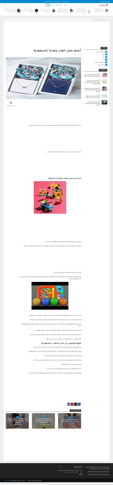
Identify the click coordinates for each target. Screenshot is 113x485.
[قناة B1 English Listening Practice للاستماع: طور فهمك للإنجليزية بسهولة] (71, 10)
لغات (53, 5)
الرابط (48, 368)
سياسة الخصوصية (56, 1)
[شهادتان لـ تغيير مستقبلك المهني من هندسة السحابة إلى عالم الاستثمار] (19, 10)
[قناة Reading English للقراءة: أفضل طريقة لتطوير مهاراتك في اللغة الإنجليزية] (89, 11)
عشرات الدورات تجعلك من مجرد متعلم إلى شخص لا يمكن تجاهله (45, 10)
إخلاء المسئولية (47, 1)
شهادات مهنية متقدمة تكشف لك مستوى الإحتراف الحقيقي (27, 10)
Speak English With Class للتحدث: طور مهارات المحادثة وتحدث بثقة (98, 10)
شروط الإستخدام (65, 1)
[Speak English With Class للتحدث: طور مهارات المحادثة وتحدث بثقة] (106, 10)
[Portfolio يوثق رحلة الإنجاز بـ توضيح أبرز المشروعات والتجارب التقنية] (104, 102)
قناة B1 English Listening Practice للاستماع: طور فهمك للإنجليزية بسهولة (63, 10)
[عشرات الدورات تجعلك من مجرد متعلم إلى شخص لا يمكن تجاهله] (54, 10)
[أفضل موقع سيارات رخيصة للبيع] (79, 472)
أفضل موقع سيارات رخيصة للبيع (66, 470)
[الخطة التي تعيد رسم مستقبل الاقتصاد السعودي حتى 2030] (104, 96)
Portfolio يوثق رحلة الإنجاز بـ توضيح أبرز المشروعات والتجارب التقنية (92, 104)
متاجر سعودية (59, 5)
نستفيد (26, 480)
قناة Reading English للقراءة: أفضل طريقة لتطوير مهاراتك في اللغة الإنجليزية (81, 11)
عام (49, 5)
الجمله (55, 272)
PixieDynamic (7, 480)
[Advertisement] (61, 35)
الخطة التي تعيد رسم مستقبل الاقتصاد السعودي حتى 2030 (92, 97)
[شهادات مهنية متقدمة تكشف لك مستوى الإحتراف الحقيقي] (36, 10)
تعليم (65, 5)
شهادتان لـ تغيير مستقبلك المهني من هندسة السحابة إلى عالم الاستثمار (10, 10)
